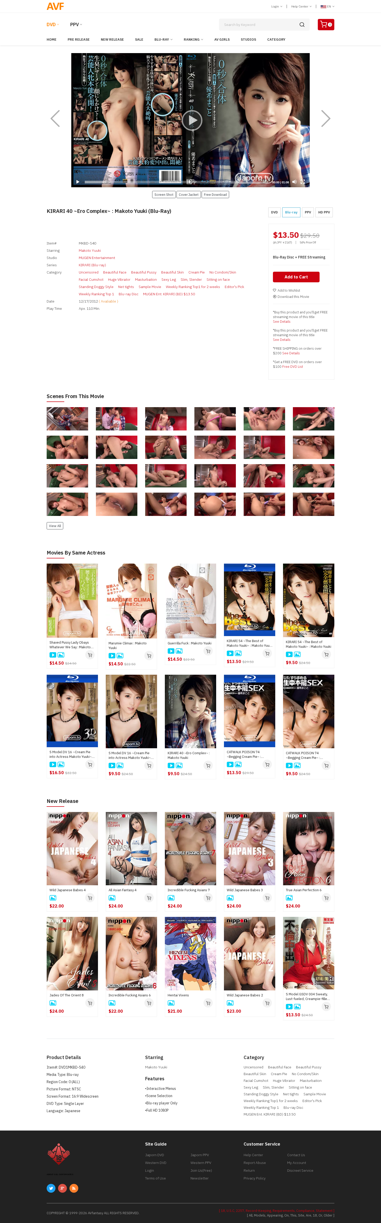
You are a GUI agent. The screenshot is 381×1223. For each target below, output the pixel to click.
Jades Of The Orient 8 (67, 995)
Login (275, 6)
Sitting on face (218, 279)
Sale (139, 39)
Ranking (192, 39)
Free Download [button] (215, 194)
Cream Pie (196, 272)
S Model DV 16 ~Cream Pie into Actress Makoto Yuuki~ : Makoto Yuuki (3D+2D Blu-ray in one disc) (72, 754)
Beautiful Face (114, 272)
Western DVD (155, 1162)
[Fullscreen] (302, 181)
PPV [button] (308, 212)
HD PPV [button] (324, 212)
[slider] (176, 182)
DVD (51, 24)
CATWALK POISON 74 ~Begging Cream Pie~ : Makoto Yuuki (303, 755)
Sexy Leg (168, 279)
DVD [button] (274, 212)
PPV (74, 24)
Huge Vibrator (119, 279)
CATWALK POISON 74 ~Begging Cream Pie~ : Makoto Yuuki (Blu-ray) (244, 754)
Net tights (126, 286)
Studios (248, 39)
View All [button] (55, 526)
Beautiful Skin (172, 272)
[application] (190, 120)
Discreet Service (300, 1170)
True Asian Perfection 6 (304, 890)
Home (52, 39)
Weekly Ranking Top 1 (96, 294)
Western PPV (200, 1162)
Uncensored (88, 272)
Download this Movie (293, 296)
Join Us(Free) (201, 1170)
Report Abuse (255, 1162)
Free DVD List (292, 366)
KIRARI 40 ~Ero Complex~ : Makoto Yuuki (189, 755)
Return (249, 1170)
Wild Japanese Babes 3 (245, 890)
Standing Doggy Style (96, 286)
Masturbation (146, 279)
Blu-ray (161, 39)
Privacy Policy (255, 1178)
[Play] (190, 120)
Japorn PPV (199, 1155)
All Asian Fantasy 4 (123, 890)
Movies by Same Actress (76, 552)
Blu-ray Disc (128, 294)
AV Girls (222, 39)
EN (329, 6)
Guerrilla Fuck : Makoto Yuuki (189, 643)
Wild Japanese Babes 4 (68, 890)
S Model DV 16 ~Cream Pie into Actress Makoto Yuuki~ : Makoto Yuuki (130, 755)
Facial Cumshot (91, 279)
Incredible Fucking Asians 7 (189, 890)
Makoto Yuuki (90, 250)
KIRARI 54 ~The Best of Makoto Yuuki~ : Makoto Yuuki (308, 644)
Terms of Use (155, 1178)
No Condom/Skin (222, 272)
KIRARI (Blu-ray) (92, 265)
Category (276, 39)
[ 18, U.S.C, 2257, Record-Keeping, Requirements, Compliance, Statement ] (276, 1210)
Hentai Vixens (178, 995)
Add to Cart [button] (296, 276)
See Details (282, 321)
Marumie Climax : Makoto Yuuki (128, 645)
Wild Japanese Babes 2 (245, 995)
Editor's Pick (234, 286)
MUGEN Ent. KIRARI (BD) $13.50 (169, 294)
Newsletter (199, 1178)
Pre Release (79, 39)
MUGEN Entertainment (97, 257)
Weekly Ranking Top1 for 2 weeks (193, 286)
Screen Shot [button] (163, 194)
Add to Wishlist (289, 290)
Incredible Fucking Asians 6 (130, 995)
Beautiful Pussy (144, 272)
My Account (296, 1162)
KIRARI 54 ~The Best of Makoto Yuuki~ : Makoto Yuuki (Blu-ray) (249, 643)
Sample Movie (150, 286)
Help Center (300, 6)
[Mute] (294, 181)
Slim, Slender (191, 279)
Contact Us (296, 1155)
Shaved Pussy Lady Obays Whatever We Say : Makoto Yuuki (70, 645)
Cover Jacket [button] (189, 194)
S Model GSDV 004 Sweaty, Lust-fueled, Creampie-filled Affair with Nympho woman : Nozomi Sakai (307, 996)
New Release (112, 39)
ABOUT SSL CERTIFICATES (60, 1174)
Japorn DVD (154, 1155)
